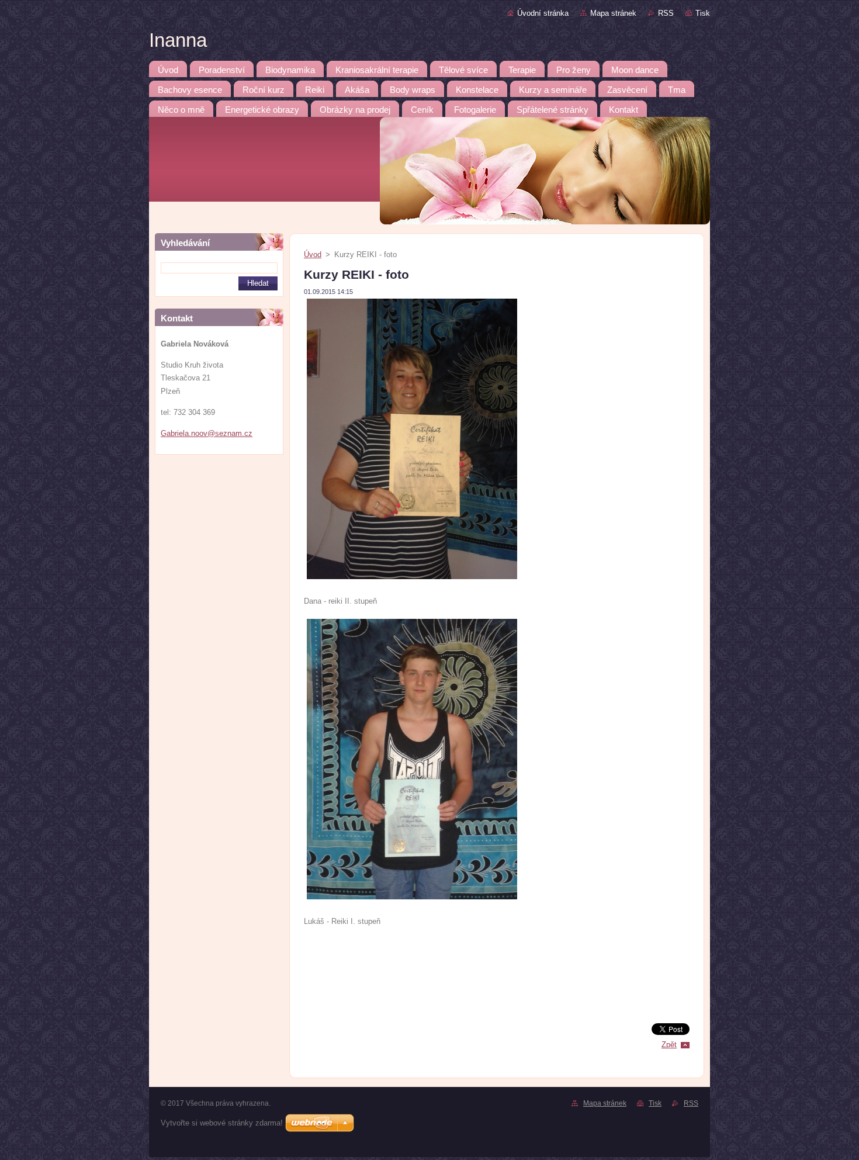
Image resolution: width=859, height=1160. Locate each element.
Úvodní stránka (543, 13)
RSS (666, 13)
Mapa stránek (613, 13)
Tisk (702, 13)
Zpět (669, 1044)
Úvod (312, 254)
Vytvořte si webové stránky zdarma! (222, 1123)
